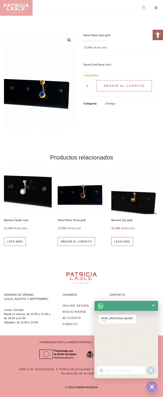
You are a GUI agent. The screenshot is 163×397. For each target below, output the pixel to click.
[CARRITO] (144, 8)
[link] (158, 35)
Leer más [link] (15, 241)
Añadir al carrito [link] (76, 241)
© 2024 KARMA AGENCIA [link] (81, 387)
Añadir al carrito (124, 85)
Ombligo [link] (110, 103)
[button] (69, 40)
